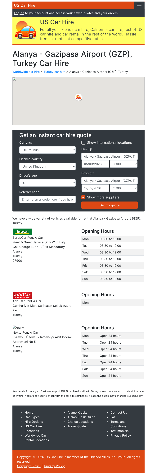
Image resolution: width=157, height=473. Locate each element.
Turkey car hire (54, 72)
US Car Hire (24, 5)
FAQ (113, 417)
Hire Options (34, 422)
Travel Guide (77, 426)
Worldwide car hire (26, 72)
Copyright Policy (29, 466)
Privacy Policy (120, 435)
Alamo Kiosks (77, 412)
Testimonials (119, 431)
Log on (19, 13)
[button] (78, 97)
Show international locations (109, 143)
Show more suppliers (103, 197)
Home (29, 412)
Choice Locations (80, 422)
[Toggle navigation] (139, 5)
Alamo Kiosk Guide (81, 417)
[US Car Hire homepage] (25, 29)
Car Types (32, 417)
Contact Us (118, 412)
